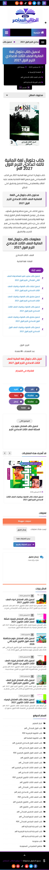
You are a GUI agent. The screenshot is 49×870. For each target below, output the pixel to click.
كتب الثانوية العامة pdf (33, 738)
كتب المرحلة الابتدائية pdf (32, 826)
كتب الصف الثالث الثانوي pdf (31, 782)
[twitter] (34, 3)
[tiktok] (25, 3)
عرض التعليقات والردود (23, 544)
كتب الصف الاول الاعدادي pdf (30, 748)
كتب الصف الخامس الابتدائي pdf (29, 812)
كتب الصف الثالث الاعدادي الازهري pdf (27, 767)
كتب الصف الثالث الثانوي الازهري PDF (27, 777)
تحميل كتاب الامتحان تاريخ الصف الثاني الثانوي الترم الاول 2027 (20, 681)
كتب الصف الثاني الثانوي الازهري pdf (27, 802)
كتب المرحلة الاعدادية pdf (32, 82)
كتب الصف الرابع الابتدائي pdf (30, 816)
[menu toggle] (44, 3)
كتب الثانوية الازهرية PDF (32, 733)
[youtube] (30, 3)
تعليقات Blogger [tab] (24, 521)
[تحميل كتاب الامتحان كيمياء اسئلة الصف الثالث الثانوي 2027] (41, 618)
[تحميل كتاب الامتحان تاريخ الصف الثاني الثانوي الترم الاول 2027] (41, 680)
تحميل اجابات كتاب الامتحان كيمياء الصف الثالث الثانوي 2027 (19, 700)
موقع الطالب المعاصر (11, 860)
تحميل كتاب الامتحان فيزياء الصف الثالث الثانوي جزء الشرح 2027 (19, 661)
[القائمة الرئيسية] (6, 32)
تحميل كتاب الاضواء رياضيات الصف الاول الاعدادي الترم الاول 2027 (24, 329)
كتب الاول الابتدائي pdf (33, 728)
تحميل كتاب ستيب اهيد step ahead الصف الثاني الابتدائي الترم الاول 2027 (23, 278)
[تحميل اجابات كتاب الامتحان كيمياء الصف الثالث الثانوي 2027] (41, 699)
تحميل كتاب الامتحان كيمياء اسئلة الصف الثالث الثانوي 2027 (19, 620)
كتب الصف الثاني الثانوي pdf (31, 807)
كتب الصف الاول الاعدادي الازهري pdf (27, 743)
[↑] (24, 855)
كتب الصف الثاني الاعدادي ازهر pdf (28, 792)
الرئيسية (37, 32)
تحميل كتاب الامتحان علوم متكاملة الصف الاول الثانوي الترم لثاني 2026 (18, 641)
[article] (24, 425)
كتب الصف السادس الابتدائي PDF (29, 821)
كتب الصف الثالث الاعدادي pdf (31, 77)
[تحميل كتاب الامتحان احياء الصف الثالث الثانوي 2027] (41, 599)
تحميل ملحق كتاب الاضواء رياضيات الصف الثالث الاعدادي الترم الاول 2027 (24, 298)
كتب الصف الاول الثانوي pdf (31, 757)
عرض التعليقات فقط (23, 538)
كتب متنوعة (37, 841)
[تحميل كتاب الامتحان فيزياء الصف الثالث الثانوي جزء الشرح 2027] (41, 660)
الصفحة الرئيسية (35, 72)
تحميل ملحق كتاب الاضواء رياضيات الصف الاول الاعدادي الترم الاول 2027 (24, 319)
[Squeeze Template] (44, 861)
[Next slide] (5, 453)
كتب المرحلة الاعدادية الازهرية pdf (28, 831)
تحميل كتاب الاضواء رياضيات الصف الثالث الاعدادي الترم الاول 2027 (24, 309)
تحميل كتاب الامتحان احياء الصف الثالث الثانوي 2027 (20, 600)
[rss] (17, 3)
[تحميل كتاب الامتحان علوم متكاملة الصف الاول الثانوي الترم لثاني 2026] (41, 638)
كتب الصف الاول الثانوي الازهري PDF (27, 753)
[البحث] (5, 3)
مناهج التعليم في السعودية (31, 846)
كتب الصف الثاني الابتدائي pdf (30, 787)
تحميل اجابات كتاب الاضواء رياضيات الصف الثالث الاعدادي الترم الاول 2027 (24, 288)
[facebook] (39, 3)
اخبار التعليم (37, 723)
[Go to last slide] (9, 453)
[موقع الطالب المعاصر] (24, 16)
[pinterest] (21, 3)
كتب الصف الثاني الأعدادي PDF (30, 797)
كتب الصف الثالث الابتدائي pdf (30, 762)
